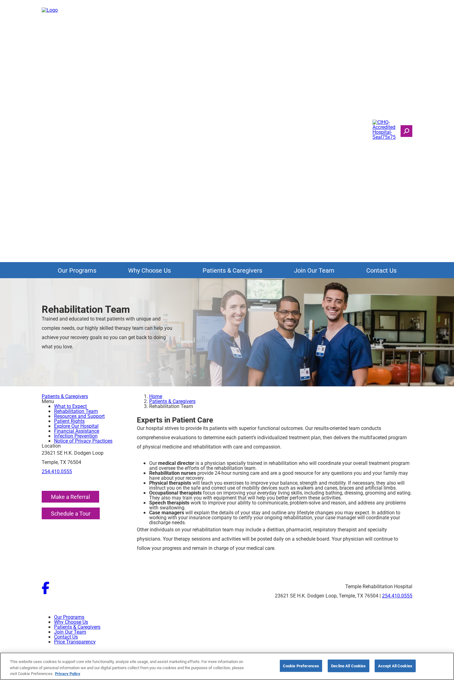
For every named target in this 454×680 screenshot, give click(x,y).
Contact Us (381, 270)
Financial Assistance (76, 430)
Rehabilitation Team (76, 411)
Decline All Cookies (348, 665)
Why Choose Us (149, 270)
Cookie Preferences (301, 665)
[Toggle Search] (406, 131)
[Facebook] (45, 592)
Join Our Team (314, 270)
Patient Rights (69, 421)
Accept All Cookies (395, 665)
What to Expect (70, 406)
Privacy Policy (67, 673)
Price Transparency (75, 641)
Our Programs (77, 270)
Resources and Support (79, 416)
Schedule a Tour (70, 513)
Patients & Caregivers (232, 270)
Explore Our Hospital (76, 426)
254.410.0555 (57, 471)
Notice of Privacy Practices (83, 440)
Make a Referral (70, 496)
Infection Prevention (76, 435)
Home (155, 396)
